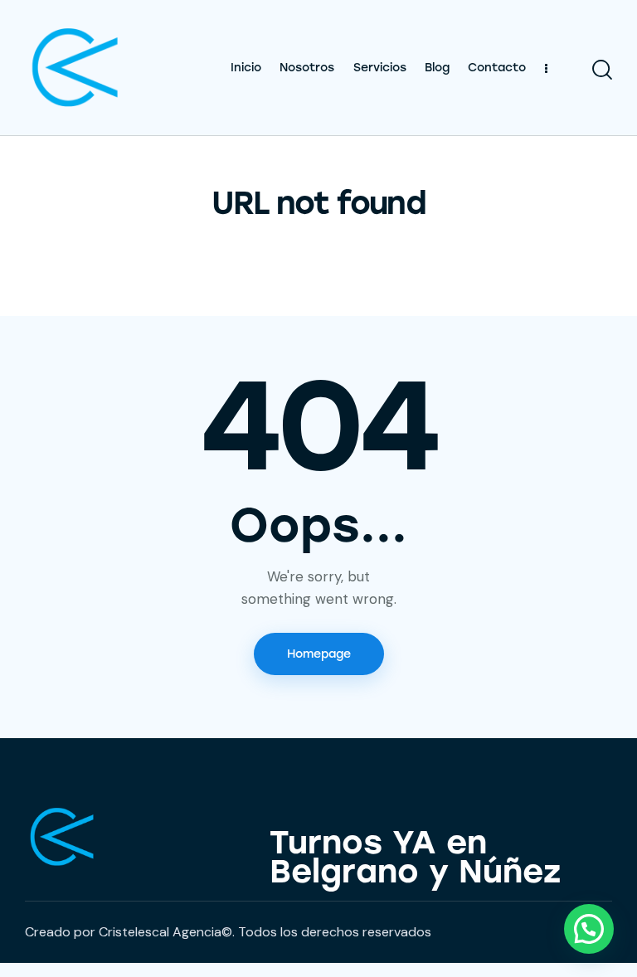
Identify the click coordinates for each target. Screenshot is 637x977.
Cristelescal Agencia (158, 932)
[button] (589, 929)
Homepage (319, 654)
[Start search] (602, 70)
